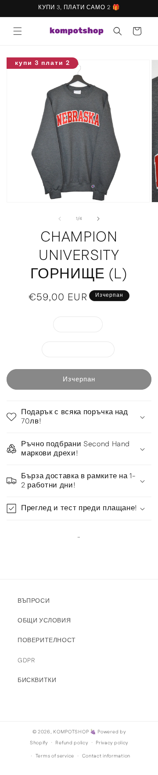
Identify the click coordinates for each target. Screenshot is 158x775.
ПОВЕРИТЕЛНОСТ (47, 640)
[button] (17, 31)
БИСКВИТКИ (37, 680)
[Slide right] (98, 218)
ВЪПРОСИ (34, 601)
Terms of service (55, 756)
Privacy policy (112, 743)
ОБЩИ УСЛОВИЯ (44, 620)
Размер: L (82, 326)
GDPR (26, 660)
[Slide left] (59, 218)
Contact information (106, 756)
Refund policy (71, 743)
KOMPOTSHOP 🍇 (74, 732)
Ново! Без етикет (83, 351)
